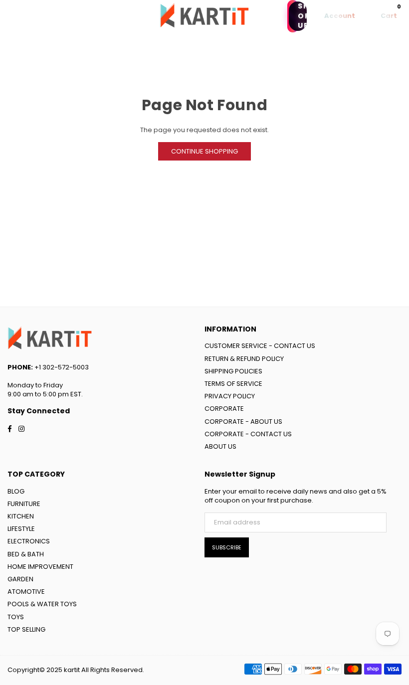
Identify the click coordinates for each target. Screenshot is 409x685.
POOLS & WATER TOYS (42, 604)
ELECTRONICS (28, 541)
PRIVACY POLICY (229, 396)
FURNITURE (23, 504)
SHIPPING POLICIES (233, 371)
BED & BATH (25, 554)
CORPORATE (224, 408)
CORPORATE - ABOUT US (243, 421)
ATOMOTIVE (26, 591)
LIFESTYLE (21, 528)
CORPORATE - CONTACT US (248, 434)
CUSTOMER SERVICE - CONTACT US (259, 345)
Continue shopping (204, 151)
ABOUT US (220, 446)
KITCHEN (20, 516)
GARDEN (20, 579)
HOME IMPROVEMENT (40, 566)
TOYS (15, 617)
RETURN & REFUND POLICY (244, 358)
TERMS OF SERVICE (233, 383)
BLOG (15, 491)
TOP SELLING (26, 629)
